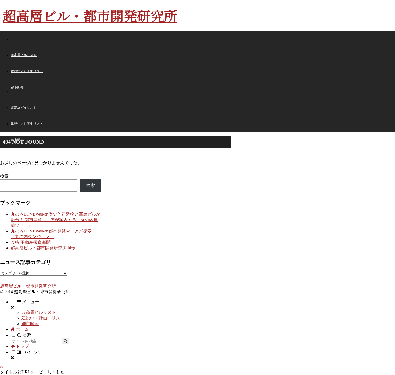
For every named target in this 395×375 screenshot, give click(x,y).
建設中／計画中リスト (42, 318)
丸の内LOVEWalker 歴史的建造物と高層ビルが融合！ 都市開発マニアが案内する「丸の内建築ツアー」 (55, 220)
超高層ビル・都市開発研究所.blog (43, 248)
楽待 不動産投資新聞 (31, 242)
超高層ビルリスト (38, 312)
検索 (4, 176)
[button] (65, 341)
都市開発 (30, 323)
